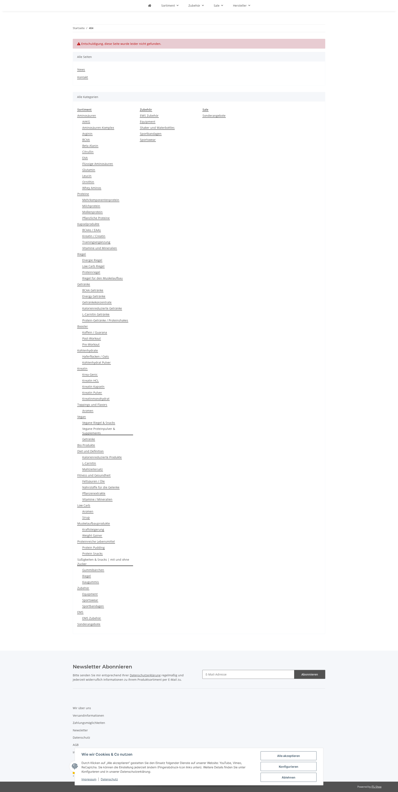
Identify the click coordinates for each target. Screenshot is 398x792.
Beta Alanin (90, 146)
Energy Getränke (93, 296)
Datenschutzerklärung (145, 675)
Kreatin (82, 368)
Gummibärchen (93, 570)
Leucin (86, 176)
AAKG (86, 122)
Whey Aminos (91, 188)
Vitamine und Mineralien (99, 248)
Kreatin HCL (90, 381)
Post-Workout (91, 338)
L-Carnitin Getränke (95, 314)
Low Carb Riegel (93, 266)
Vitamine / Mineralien (97, 499)
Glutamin (88, 170)
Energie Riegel (92, 260)
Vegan (81, 417)
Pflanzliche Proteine (96, 218)
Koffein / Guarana (94, 332)
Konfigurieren (288, 766)
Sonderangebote (88, 624)
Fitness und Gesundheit (93, 475)
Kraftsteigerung (93, 529)
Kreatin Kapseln (93, 387)
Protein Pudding (93, 547)
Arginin (87, 134)
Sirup (86, 517)
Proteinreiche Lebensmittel (96, 541)
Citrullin (87, 152)
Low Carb (83, 505)
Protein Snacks (92, 553)
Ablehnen (288, 777)
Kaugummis (90, 582)
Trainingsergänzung (96, 242)
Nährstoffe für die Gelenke (100, 487)
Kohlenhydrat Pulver (96, 362)
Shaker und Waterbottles (157, 128)
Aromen (87, 411)
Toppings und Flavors (92, 405)
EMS (80, 612)
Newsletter (80, 730)
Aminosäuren (86, 116)
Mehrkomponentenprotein (100, 200)
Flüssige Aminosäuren (97, 164)
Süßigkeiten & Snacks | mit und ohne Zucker (103, 562)
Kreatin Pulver (92, 393)
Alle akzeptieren (288, 756)
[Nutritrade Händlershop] (149, 5)
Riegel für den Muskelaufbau (102, 278)
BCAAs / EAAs (91, 230)
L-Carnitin (89, 463)
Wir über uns (82, 708)
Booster (82, 326)
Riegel (81, 254)
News (81, 69)
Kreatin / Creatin (93, 236)
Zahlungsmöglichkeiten (89, 723)
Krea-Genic (90, 374)
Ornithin (88, 182)
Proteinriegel (91, 272)
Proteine (83, 194)
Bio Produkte (86, 445)
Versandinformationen (88, 715)
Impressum (88, 779)
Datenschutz (109, 779)
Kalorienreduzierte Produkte (102, 457)
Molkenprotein (92, 212)
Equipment (90, 594)
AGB (76, 745)
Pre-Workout (91, 344)
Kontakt (82, 77)
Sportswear (90, 600)
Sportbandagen (93, 606)
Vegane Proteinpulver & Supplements (98, 431)
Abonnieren (309, 674)
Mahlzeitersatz (92, 469)
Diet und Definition (90, 451)
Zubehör (83, 588)
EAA (85, 158)
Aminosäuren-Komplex (98, 128)
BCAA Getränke (92, 290)
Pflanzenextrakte (93, 493)
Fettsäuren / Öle (93, 481)
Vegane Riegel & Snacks (98, 423)
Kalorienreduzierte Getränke (102, 308)
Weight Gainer (92, 535)
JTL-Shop (376, 786)
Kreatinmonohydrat (95, 399)
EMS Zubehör (91, 618)
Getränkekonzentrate (97, 302)
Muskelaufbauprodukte (93, 523)
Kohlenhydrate (87, 350)
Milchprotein (91, 206)
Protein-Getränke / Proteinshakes (105, 320)
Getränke (83, 284)
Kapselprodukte (88, 224)
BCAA (86, 140)
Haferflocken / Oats (95, 356)
